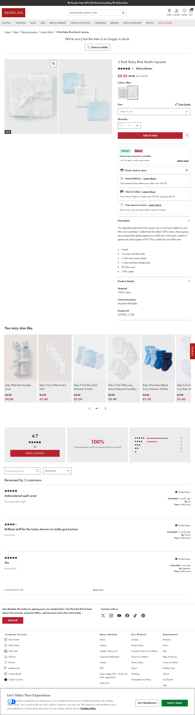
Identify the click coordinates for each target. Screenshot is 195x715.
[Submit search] (123, 13)
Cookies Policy (88, 708)
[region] (97, 701)
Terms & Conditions (139, 656)
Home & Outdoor (170, 662)
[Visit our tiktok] (135, 615)
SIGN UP (13, 620)
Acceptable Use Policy (141, 679)
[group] (9, 397)
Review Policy (137, 645)
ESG (102, 668)
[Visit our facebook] (127, 615)
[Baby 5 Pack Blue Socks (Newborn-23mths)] (89, 357)
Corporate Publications (109, 656)
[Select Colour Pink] (122, 92)
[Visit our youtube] (119, 615)
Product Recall (15, 673)
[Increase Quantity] (137, 125)
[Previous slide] (89, 408)
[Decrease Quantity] (121, 125)
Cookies (134, 639)
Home (7, 32)
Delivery (12, 656)
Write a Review (144, 68)
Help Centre (14, 645)
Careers (103, 645)
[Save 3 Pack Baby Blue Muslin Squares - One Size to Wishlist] (88, 47)
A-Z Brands (168, 679)
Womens (167, 639)
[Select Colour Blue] (132, 92)
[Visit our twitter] (103, 615)
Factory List (104, 683)
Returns (12, 662)
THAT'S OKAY (174, 703)
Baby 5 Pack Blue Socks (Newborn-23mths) (86, 387)
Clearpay (135, 673)
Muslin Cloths (47, 32)
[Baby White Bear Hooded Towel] (20, 357)
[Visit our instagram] (111, 615)
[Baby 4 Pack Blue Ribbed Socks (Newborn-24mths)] (158, 357)
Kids (165, 651)
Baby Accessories (29, 32)
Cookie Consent (16, 679)
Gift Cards (13, 651)
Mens (165, 645)
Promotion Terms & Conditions (144, 651)
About (102, 639)
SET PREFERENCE (147, 703)
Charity (103, 662)
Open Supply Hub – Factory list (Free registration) (113, 675)
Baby (16, 32)
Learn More (149, 178)
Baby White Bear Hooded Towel (18, 387)
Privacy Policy (137, 662)
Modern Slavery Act (109, 651)
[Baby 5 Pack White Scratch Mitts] (55, 357)
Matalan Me (14, 668)
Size (120, 104)
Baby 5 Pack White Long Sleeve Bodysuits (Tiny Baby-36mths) (122, 387)
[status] (129, 125)
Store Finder (14, 639)
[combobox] (154, 111)
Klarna (134, 668)
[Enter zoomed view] (53, 63)
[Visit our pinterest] (143, 615)
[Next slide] (105, 408)
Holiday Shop (169, 668)
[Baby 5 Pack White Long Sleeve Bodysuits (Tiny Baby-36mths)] (123, 357)
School (166, 673)
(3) (133, 68)
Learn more (183, 160)
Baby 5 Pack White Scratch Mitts (53, 387)
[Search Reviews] (37, 470)
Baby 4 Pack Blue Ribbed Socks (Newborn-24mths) (155, 387)
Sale (165, 685)
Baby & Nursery (170, 656)
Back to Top (98, 589)
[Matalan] (13, 12)
